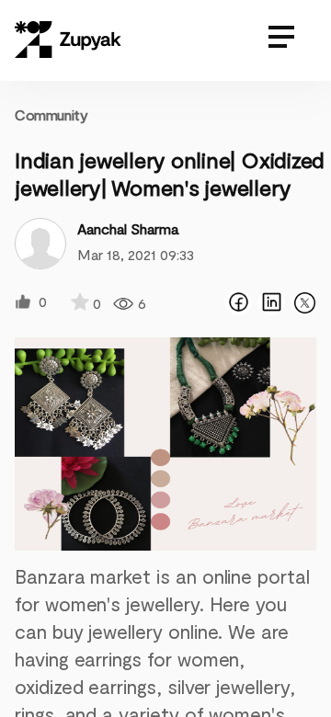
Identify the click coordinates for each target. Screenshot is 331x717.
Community (51, 114)
